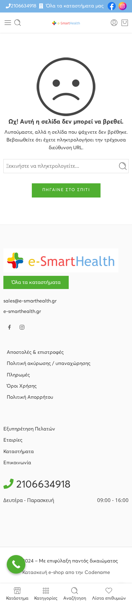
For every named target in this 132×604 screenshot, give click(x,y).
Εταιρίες (12, 440)
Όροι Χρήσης (22, 386)
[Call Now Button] (16, 564)
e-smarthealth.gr (22, 311)
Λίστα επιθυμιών (109, 598)
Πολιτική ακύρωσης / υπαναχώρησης (48, 363)
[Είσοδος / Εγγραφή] (114, 23)
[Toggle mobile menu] (7, 23)
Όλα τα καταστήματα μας (75, 6)
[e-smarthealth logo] (60, 260)
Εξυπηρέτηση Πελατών (29, 429)
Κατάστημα (17, 598)
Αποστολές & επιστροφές (35, 352)
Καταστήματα (18, 451)
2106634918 (23, 6)
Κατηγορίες (46, 598)
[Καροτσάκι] (125, 23)
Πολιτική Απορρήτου (30, 397)
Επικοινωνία (17, 463)
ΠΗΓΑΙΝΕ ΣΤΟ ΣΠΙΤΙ (66, 190)
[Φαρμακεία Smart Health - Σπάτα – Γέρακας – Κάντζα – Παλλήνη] (66, 23)
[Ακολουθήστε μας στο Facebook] (9, 327)
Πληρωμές (18, 375)
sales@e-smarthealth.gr (30, 301)
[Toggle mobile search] (17, 22)
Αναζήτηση (74, 598)
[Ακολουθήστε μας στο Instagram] (22, 327)
